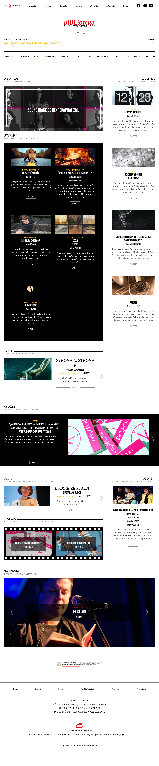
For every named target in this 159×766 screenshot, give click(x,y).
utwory (50, 56)
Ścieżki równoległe (133, 174)
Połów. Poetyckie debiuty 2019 (35, 432)
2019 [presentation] (46, 43)
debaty (64, 56)
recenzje (24, 56)
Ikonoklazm (79, 612)
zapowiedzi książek (31, 170)
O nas (15, 689)
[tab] (6, 42)
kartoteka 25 (133, 56)
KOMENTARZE (133, 299)
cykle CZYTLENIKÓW (69, 374)
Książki (63, 6)
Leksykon (150, 56)
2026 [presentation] (6, 43)
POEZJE (35, 421)
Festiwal (78, 6)
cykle (76, 56)
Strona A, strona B (75, 363)
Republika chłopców (30, 240)
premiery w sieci (31, 238)
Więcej (31, 197)
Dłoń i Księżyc (31, 305)
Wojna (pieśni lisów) (30, 173)
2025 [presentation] (11, 43)
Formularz (141, 689)
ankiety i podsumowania (65, 497)
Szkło (75, 240)
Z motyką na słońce (72, 492)
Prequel (133, 302)
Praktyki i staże (88, 689)
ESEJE (133, 109)
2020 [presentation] (40, 43)
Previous (12, 108)
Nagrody (116, 689)
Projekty (94, 6)
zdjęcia (117, 56)
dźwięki (88, 56)
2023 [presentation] (23, 43)
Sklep (125, 6)
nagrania (102, 56)
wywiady (10, 56)
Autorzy (48, 6)
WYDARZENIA (133, 507)
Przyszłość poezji (133, 112)
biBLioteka (110, 6)
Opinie (61, 689)
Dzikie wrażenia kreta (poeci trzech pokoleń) (133, 510)
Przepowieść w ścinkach (78, 543)
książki (38, 56)
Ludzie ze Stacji (72, 488)
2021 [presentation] (34, 43)
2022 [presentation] (29, 43)
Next (95, 108)
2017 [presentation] (57, 43)
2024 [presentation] (17, 43)
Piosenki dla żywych (75, 369)
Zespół (38, 689)
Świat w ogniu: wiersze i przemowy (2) (75, 173)
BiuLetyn (33, 6)
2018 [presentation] (51, 43)
